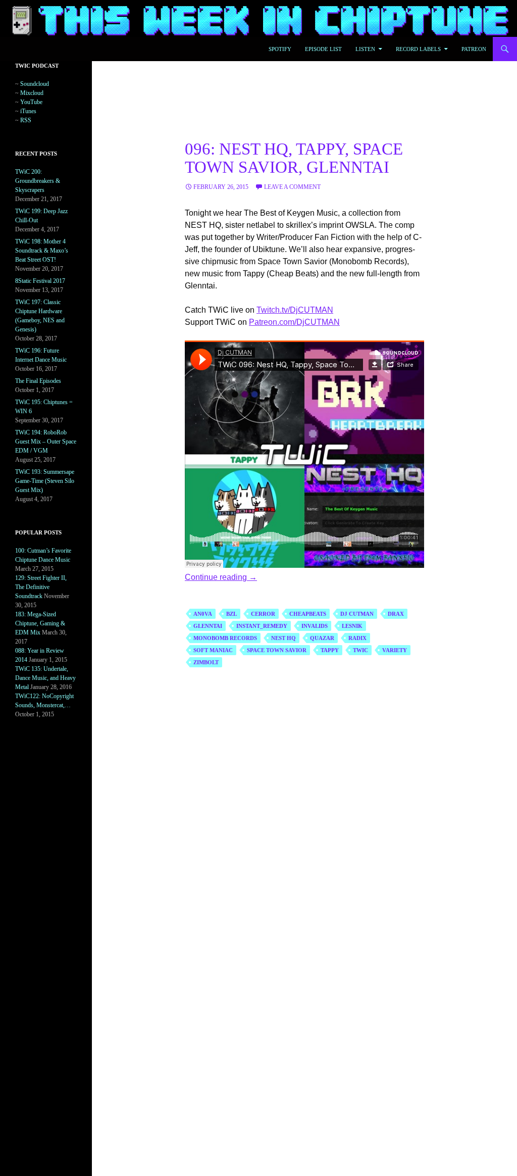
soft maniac (213, 650)
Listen (365, 49)
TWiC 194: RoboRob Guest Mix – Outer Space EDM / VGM (45, 441)
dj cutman (357, 614)
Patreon (473, 49)
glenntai (207, 626)
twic (360, 650)
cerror (263, 614)
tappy (330, 650)
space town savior (276, 650)
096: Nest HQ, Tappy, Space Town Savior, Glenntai (294, 158)
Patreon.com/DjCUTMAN (294, 322)
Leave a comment (292, 186)
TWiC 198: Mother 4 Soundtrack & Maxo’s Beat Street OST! (41, 250)
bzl (231, 614)
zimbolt (206, 662)
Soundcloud (34, 83)
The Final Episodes (38, 380)
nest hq (283, 638)
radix (357, 638)
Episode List (323, 49)
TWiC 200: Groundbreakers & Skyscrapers (37, 180)
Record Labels (418, 49)
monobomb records (225, 638)
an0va (202, 614)
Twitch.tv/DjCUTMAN (294, 310)
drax (396, 614)
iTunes (28, 111)
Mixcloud (31, 92)
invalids (314, 626)
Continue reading (221, 577)
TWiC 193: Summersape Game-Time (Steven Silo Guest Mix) (44, 481)
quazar (322, 638)
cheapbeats (307, 614)
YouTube (31, 102)
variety (394, 650)
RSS (25, 120)
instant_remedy (261, 626)
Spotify (280, 49)
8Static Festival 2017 (40, 280)
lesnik (352, 626)
